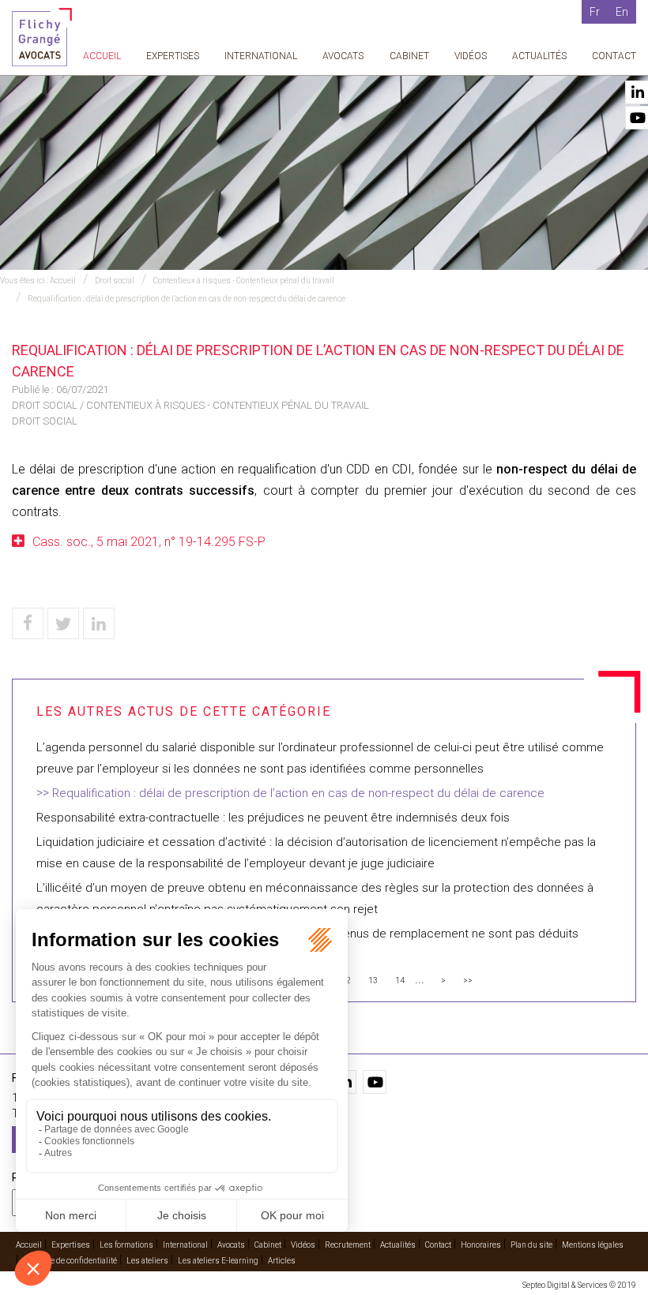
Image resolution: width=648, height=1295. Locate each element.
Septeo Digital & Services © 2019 (579, 1285)
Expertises (172, 56)
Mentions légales (593, 1245)
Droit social (114, 280)
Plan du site (531, 1245)
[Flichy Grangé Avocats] (42, 35)
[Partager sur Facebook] (27, 623)
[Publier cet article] (63, 623)
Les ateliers (147, 1260)
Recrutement (348, 1245)
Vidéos (470, 56)
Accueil (102, 56)
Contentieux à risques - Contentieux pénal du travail (243, 280)
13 (373, 980)
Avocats (343, 56)
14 (400, 980)
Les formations (126, 1245)
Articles (282, 1260)
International (260, 56)
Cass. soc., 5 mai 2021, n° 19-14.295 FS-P (149, 541)
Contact (614, 56)
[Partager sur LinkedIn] (99, 623)
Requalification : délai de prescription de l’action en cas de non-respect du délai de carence (186, 298)
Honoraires (481, 1245)
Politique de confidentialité (70, 1260)
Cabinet (409, 56)
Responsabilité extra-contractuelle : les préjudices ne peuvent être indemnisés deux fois (273, 817)
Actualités (539, 56)
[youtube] (374, 1082)
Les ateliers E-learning (218, 1260)
